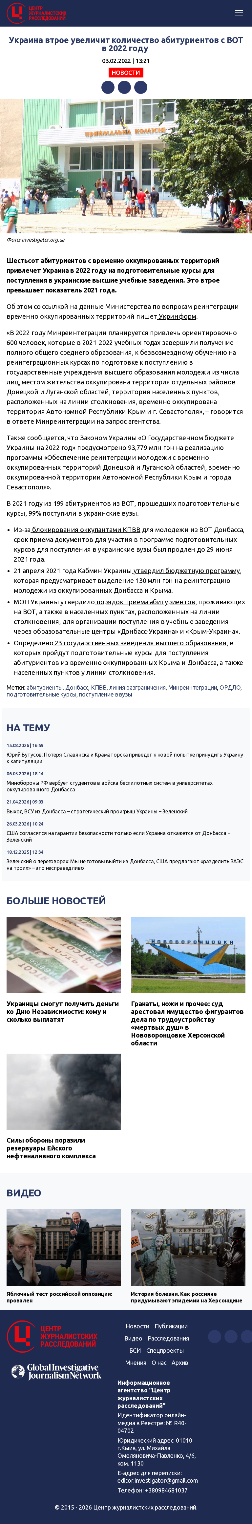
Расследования (168, 1338)
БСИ (135, 1350)
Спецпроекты (165, 1350)
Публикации (171, 1326)
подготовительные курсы (41, 694)
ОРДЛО (230, 687)
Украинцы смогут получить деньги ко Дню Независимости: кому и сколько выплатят (62, 1011)
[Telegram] (140, 87)
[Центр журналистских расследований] (38, 13)
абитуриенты (45, 687)
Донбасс (76, 687)
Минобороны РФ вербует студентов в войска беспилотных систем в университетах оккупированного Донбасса (110, 786)
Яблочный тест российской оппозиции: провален (59, 1297)
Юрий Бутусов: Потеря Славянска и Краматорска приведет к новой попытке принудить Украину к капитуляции (125, 758)
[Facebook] (108, 87)
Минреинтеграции (192, 687)
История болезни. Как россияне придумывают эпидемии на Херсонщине (186, 1297)
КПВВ (99, 687)
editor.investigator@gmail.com (157, 1480)
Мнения (135, 1362)
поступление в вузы (105, 694)
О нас (159, 1362)
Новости (126, 72)
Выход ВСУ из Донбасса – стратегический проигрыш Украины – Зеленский (97, 811)
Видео (24, 1192)
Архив (180, 1362)
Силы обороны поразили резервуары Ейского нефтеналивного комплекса (51, 1148)
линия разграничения (137, 687)
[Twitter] (124, 87)
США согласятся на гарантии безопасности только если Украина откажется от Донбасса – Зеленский (118, 836)
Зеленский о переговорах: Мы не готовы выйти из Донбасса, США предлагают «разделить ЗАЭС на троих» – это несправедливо (125, 864)
